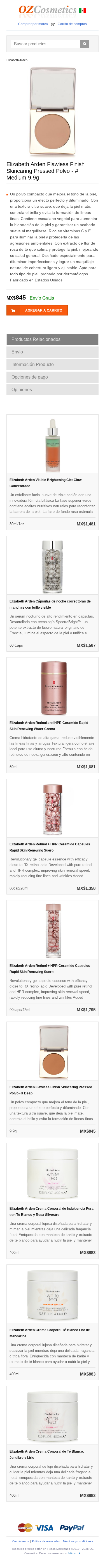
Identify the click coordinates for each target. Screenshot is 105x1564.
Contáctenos (20, 1541)
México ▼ (74, 1553)
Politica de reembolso (46, 1541)
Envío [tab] (17, 352)
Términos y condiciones (78, 1541)
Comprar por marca (33, 24)
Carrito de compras (72, 24)
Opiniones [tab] (21, 389)
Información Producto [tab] (32, 364)
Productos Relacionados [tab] (35, 339)
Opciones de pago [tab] (29, 377)
